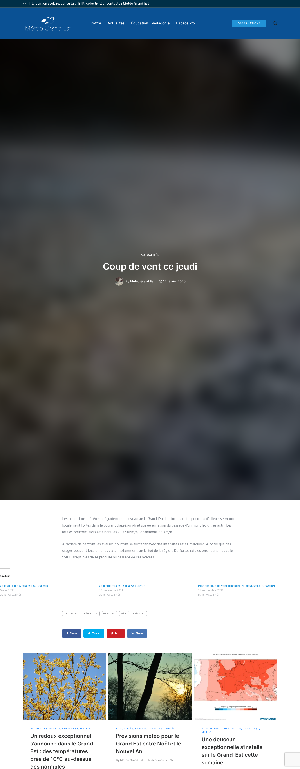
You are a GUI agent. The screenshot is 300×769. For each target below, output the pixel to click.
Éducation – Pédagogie (150, 23)
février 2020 (91, 613)
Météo (85, 728)
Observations (249, 23)
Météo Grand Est (142, 281)
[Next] (286, 719)
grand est (109, 613)
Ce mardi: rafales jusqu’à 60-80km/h (122, 586)
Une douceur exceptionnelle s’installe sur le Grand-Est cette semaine (232, 751)
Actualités (116, 23)
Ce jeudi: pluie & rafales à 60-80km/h (24, 586)
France (54, 728)
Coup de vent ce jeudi (150, 266)
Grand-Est (70, 728)
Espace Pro (185, 23)
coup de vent (71, 613)
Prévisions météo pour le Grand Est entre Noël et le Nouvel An (148, 743)
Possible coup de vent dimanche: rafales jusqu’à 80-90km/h (237, 586)
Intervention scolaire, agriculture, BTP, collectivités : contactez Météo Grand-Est (89, 4)
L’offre (96, 23)
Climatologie (231, 728)
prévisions (139, 613)
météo (124, 613)
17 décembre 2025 (160, 760)
